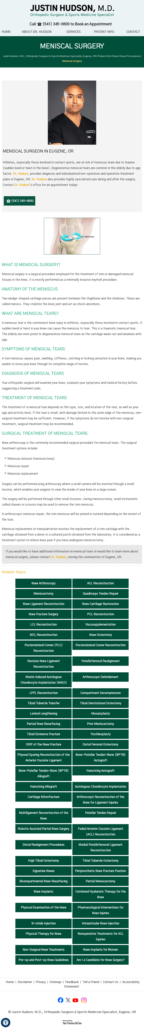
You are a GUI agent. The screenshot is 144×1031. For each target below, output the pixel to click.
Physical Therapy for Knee (43, 933)
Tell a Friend (91, 982)
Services (74, 31)
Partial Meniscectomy (100, 881)
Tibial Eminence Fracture (43, 734)
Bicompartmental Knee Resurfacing (44, 881)
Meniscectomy (43, 593)
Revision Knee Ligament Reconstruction (43, 664)
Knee (115, 56)
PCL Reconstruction (100, 614)
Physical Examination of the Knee (43, 907)
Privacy (41, 982)
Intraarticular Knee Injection (100, 923)
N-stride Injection (44, 923)
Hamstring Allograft (43, 786)
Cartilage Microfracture (43, 796)
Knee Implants (43, 891)
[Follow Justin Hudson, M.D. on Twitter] (68, 1000)
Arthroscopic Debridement (100, 677)
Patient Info (104, 31)
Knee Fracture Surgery (43, 614)
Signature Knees (44, 870)
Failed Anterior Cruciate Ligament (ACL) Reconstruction (100, 831)
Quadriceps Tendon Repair (100, 593)
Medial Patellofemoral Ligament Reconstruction (100, 847)
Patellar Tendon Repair (100, 812)
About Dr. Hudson (37, 31)
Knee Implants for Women (100, 949)
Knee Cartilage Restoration (100, 603)
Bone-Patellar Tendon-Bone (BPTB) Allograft (44, 773)
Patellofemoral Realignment (101, 661)
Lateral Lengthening (43, 713)
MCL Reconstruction (43, 634)
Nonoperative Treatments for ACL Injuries (101, 936)
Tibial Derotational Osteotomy (100, 703)
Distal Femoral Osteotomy (100, 744)
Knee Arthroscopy (44, 583)
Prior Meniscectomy (100, 723)
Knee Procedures (130, 56)
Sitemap (55, 982)
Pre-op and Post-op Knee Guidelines (44, 959)
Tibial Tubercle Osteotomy (100, 860)
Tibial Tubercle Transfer (44, 703)
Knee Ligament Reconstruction (43, 603)
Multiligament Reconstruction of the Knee (43, 815)
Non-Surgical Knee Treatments (43, 949)
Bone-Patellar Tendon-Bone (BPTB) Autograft (101, 757)
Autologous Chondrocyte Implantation (100, 786)
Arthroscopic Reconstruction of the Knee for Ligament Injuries (100, 799)
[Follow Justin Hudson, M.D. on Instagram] (83, 1000)
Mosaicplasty (100, 713)
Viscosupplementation (101, 624)
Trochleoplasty (100, 734)
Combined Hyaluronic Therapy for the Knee (100, 894)
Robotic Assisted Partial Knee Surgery (43, 828)
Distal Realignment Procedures (43, 844)
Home (6, 31)
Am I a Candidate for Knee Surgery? (100, 959)
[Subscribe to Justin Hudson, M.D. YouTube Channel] (76, 1000)
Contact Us (110, 982)
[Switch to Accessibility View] (5, 1022)
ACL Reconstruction (100, 583)
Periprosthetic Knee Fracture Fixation (100, 870)
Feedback (72, 982)
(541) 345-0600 (56, 24)
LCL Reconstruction (43, 624)
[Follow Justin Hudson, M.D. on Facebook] (60, 1000)
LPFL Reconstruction (43, 692)
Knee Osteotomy (100, 634)
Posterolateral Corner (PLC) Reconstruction (44, 648)
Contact (133, 31)
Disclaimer (25, 982)
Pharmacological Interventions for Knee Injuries (100, 910)
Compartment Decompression (100, 692)
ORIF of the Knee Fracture (43, 744)
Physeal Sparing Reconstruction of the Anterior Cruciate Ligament (43, 757)
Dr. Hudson (20, 173)
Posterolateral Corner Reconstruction (101, 645)
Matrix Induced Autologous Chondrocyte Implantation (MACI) (43, 680)
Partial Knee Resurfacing (43, 723)
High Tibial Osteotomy (43, 860)
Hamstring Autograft (100, 770)
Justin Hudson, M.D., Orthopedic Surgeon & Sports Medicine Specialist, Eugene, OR (49, 56)
